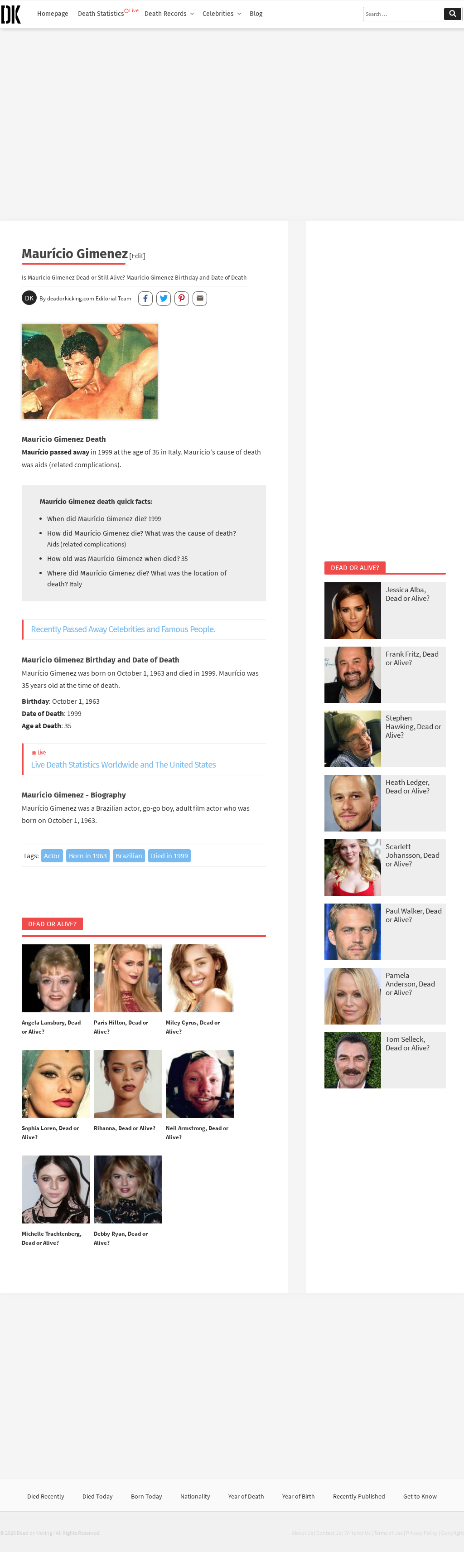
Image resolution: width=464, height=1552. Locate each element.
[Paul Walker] (352, 933)
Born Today (146, 1496)
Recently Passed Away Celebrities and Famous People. (123, 629)
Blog (256, 14)
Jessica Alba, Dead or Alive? (408, 594)
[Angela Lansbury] (56, 978)
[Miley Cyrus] (200, 978)
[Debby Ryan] (128, 1190)
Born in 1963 (88, 855)
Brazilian (129, 855)
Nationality (195, 1496)
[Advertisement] (232, 121)
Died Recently (45, 1496)
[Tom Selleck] (352, 1061)
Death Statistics (101, 14)
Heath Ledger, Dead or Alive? (408, 786)
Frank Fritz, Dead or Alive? (412, 658)
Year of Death (246, 1496)
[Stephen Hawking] (352, 740)
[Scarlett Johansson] (352, 868)
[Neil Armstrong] (200, 1084)
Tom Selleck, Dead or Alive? (408, 1043)
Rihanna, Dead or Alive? (124, 1128)
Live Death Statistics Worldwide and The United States (123, 759)
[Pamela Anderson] (352, 997)
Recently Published (359, 1496)
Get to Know (420, 1496)
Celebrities (218, 14)
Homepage (52, 14)
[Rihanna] (128, 1084)
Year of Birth (298, 1496)
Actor (52, 855)
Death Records (166, 14)
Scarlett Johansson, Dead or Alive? (413, 855)
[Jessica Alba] (352, 611)
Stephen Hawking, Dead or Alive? (413, 726)
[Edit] (137, 255)
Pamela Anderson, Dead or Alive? (410, 983)
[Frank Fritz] (352, 676)
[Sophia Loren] (56, 1084)
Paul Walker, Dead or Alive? (414, 915)
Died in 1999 (169, 855)
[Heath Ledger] (352, 804)
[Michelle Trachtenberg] (56, 1190)
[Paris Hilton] (128, 978)
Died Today (97, 1496)
